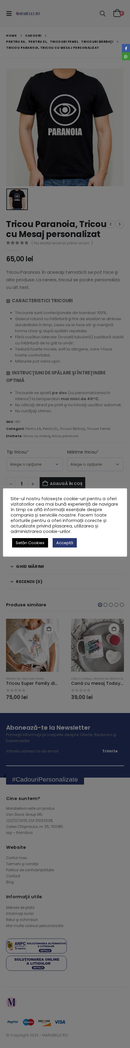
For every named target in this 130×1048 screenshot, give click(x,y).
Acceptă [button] (64, 543)
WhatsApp (126, 56)
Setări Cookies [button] (30, 543)
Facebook (126, 48)
